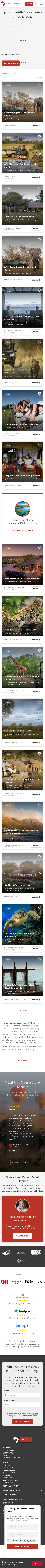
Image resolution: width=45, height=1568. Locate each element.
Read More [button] (13, 1151)
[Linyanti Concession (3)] (22, 26)
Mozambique (11, 993)
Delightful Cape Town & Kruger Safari (22, 476)
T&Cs (17, 1416)
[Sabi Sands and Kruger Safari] (22, 719)
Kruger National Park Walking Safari (21, 424)
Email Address (10, 1400)
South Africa (11, 119)
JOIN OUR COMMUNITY (22, 1421)
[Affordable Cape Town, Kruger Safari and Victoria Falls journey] (22, 667)
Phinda (9, 941)
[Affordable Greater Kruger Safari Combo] (22, 256)
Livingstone (20, 684)
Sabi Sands (30, 170)
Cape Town (19, 323)
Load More (22, 1010)
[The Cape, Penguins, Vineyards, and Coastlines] (22, 307)
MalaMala (10, 890)
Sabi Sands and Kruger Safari (18, 731)
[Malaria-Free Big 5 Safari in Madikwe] (22, 564)
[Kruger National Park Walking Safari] (22, 410)
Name (7, 1390)
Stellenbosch (28, 323)
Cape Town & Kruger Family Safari (20, 630)
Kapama (26, 633)
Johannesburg (31, 220)
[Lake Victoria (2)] (22, 23)
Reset (23, 62)
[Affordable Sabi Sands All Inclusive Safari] (22, 153)
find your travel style (22, 531)
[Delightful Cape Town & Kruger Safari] (22, 462)
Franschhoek (11, 324)
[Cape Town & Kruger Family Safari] (22, 616)
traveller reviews (25, 1341)
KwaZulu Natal (31, 940)
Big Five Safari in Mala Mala (17, 885)
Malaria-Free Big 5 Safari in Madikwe (21, 578)
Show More (22, 1060)
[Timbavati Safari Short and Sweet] (22, 205)
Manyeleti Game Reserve (23, 479)
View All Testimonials (22, 1163)
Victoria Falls (24, 787)
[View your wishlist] (36, 3)
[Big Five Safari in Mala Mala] (22, 873)
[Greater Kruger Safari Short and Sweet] (22, 102)
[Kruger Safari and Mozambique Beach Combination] (22, 976)
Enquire (29, 3)
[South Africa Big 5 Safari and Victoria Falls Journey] (22, 770)
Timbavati (10, 222)
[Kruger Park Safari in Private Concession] (22, 359)
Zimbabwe (15, 787)
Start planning (22, 1236)
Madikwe (30, 581)
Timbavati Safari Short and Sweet (20, 217)
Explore (34, 126)
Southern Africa (12, 170)
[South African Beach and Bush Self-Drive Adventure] (22, 822)
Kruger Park (20, 119)
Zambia (13, 684)
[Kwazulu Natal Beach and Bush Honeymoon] (22, 924)
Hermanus (19, 324)
